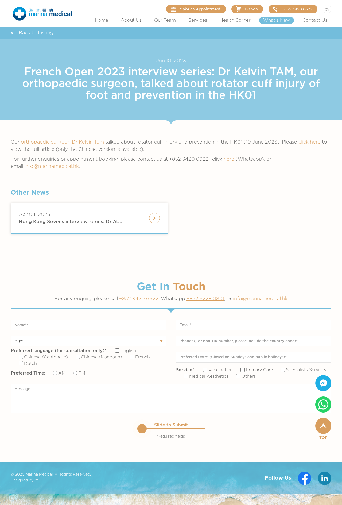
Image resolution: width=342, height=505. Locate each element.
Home (101, 20)
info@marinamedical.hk (51, 166)
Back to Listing (36, 32)
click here (309, 142)
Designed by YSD (26, 480)
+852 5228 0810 (205, 298)
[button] (131, 20)
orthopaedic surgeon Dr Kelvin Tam (62, 142)
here (229, 159)
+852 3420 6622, (140, 298)
